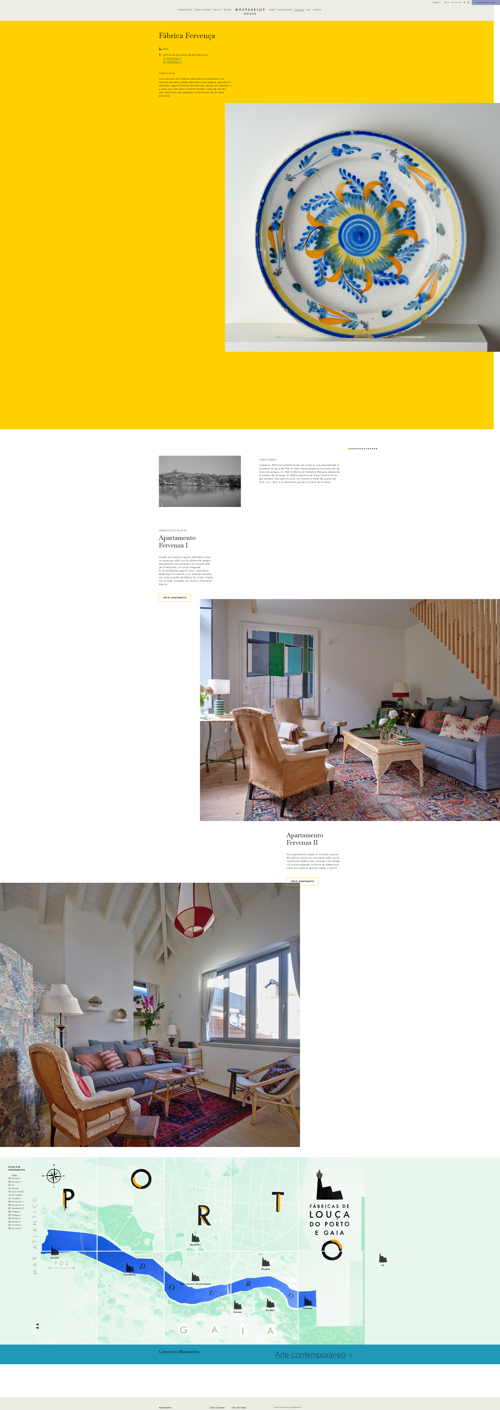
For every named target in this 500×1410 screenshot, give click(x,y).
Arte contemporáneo (310, 1354)
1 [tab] (347, 448)
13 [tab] (372, 448)
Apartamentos (185, 9)
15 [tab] (376, 448)
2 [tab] (349, 448)
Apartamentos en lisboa (486, 3)
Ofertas (272, 10)
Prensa (446, 2)
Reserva (227, 9)
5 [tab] (356, 448)
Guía (308, 10)
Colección (299, 10)
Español (436, 2)
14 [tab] (374, 448)
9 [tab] (364, 448)
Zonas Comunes (217, 1407)
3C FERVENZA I (172, 58)
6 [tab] (358, 448)
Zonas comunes (203, 9)
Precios (217, 9)
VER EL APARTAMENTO (175, 597)
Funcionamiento (284, 10)
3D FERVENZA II (172, 62)
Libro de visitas (456, 2)
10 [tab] (366, 448)
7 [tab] (360, 448)
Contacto (317, 10)
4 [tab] (354, 448)
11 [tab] (368, 448)
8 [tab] (362, 448)
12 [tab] (370, 448)
